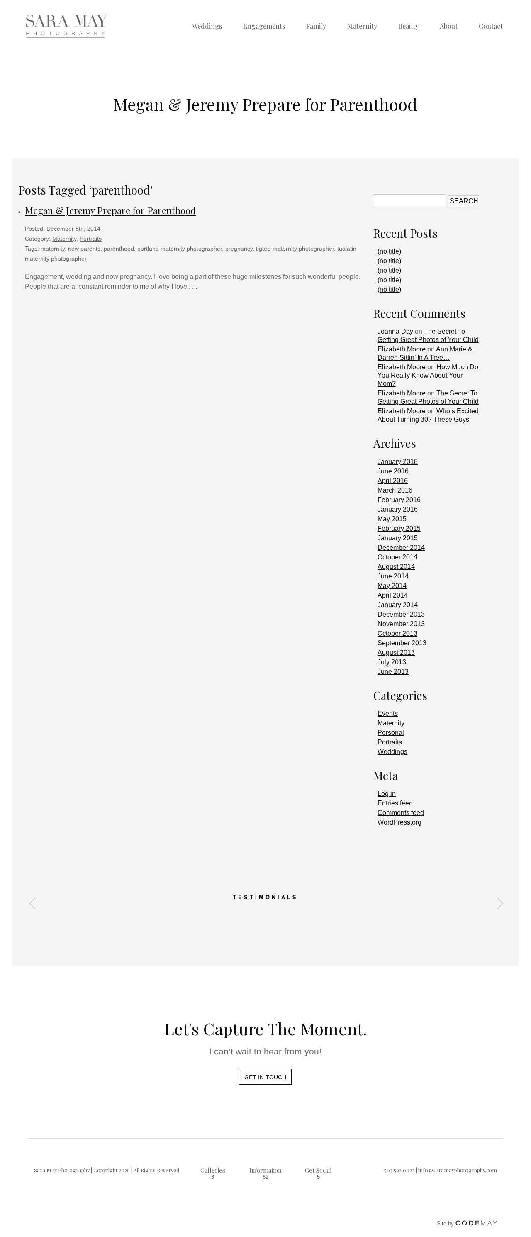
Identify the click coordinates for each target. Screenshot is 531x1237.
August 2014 (396, 566)
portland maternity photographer (179, 248)
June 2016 (393, 471)
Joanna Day (395, 331)
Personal (391, 732)
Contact (491, 26)
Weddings (207, 26)
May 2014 (392, 585)
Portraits (91, 238)
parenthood (119, 248)
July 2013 (392, 662)
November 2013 (401, 623)
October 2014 (397, 557)
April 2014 (393, 595)
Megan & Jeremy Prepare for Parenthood (110, 210)
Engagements (264, 26)
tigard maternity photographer (295, 248)
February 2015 (399, 528)
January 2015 (398, 538)
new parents (84, 248)
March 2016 (395, 490)
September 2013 (402, 643)
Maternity (362, 26)
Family (316, 26)
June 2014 (393, 576)
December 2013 (401, 614)
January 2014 (398, 604)
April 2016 (393, 480)
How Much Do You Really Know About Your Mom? (428, 375)
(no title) (389, 251)
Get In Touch (265, 1077)
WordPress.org (399, 822)
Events (388, 713)
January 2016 (398, 509)
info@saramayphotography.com (457, 1170)
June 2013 (393, 671)
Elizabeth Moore (402, 349)
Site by (446, 1223)
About (449, 26)
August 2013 (396, 652)
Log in (387, 793)
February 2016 (399, 499)
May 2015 (392, 518)
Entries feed (395, 803)
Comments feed (401, 812)
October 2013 (397, 633)
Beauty (408, 26)
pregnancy (239, 248)
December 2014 (401, 547)
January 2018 (398, 461)
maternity (53, 248)
